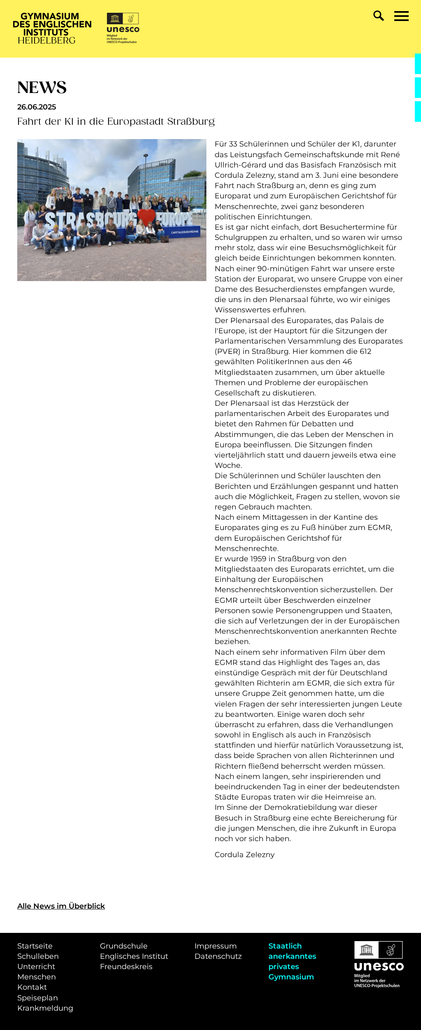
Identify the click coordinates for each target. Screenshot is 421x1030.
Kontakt (32, 987)
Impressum (215, 946)
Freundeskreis (126, 966)
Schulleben (38, 956)
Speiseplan (37, 997)
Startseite (35, 946)
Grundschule (124, 946)
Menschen (36, 976)
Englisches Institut (134, 956)
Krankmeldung (45, 1008)
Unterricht (36, 966)
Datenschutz (218, 956)
